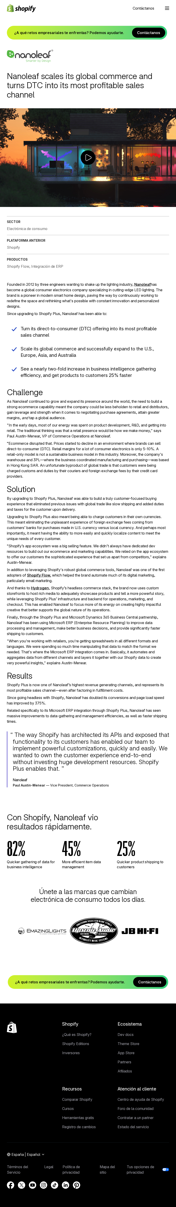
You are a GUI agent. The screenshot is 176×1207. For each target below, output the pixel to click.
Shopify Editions (75, 1043)
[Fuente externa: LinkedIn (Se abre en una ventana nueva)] (65, 1185)
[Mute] (153, 203)
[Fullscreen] (171, 203)
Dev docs (126, 1034)
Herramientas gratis (78, 1117)
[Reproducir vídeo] (88, 157)
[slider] (83, 203)
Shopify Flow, (39, 575)
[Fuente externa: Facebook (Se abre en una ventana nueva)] (10, 1185)
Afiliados (125, 1071)
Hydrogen (40, 588)
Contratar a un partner (136, 1117)
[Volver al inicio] (12, 1027)
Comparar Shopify (77, 1099)
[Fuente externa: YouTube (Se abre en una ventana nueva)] (32, 1185)
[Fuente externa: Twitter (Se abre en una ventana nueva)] (21, 1185)
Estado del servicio (133, 1127)
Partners (124, 1062)
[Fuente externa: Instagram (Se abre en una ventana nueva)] (43, 1185)
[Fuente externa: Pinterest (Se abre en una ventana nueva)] (76, 1185)
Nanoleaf (142, 284)
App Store (126, 1053)
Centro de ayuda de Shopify (141, 1099)
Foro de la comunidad (136, 1108)
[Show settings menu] (162, 203)
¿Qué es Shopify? (76, 1034)
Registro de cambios (79, 1127)
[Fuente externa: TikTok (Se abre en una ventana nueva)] (54, 1185)
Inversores (71, 1053)
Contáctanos (143, 8)
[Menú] (167, 8)
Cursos (68, 1108)
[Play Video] (4, 203)
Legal (48, 1167)
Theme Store (128, 1043)
